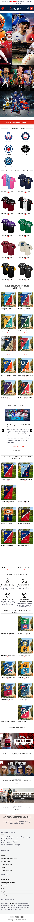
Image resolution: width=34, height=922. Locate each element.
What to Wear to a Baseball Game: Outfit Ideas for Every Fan (17, 806)
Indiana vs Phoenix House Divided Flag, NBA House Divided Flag (25, 653)
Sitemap (4, 865)
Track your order (6, 868)
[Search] (27, 8)
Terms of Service (6, 862)
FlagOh (12, 901)
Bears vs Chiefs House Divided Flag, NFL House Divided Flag (25, 397)
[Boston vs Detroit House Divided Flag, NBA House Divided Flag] (25, 621)
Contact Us (5, 877)
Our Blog (4, 893)
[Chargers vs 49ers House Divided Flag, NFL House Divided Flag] (8, 299)
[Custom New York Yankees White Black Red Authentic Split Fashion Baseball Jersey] (25, 203)
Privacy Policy (5, 859)
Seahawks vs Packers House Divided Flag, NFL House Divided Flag (25, 331)
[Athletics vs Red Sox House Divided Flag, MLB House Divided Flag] (8, 556)
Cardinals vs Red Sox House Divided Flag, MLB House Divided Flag (8, 499)
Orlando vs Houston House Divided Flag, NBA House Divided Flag (8, 631)
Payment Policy (6, 884)
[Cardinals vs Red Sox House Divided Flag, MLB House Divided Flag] (8, 490)
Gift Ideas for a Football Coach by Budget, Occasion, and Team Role (17, 752)
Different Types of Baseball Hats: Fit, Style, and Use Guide (17, 779)
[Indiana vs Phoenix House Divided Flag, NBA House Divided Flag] (25, 643)
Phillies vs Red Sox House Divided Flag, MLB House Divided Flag (25, 543)
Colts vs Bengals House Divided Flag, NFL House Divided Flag (25, 375)
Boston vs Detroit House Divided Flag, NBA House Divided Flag (25, 631)
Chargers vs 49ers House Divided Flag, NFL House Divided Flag (8, 309)
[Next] (31, 39)
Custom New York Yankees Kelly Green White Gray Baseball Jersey (24, 235)
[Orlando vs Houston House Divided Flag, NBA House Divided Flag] (8, 621)
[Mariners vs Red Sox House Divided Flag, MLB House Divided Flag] (25, 490)
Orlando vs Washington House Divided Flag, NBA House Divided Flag (8, 675)
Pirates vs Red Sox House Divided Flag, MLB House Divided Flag (8, 543)
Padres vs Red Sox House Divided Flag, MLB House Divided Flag (25, 521)
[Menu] (2, 8)
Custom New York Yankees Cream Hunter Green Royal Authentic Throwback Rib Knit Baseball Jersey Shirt (25, 257)
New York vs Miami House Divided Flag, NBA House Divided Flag (8, 697)
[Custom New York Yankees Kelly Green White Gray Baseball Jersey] (25, 226)
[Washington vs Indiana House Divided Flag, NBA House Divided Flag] (8, 710)
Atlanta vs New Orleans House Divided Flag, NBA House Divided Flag (8, 653)
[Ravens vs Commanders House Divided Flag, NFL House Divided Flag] (8, 387)
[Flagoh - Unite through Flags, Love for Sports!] (15, 8)
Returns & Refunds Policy (9, 856)
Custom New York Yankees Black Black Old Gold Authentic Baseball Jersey (24, 279)
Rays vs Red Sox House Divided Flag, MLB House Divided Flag (25, 477)
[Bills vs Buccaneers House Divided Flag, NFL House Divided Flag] (25, 299)
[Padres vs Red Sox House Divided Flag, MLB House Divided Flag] (25, 512)
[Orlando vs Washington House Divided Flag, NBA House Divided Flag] (8, 665)
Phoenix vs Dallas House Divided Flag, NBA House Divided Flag (25, 675)
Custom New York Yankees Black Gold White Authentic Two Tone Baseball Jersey (8, 279)
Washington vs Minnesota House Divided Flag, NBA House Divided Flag (25, 697)
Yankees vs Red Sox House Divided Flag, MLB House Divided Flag (25, 566)
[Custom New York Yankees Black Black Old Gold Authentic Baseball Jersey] (25, 270)
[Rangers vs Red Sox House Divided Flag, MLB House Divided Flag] (8, 467)
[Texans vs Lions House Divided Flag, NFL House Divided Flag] (25, 343)
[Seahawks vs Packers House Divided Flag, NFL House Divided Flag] (25, 321)
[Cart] (31, 8)
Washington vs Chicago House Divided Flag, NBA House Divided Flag (25, 719)
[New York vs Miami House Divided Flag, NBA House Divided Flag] (8, 688)
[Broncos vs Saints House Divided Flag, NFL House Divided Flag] (8, 343)
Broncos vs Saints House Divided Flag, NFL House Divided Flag (8, 353)
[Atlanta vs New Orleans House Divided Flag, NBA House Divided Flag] (8, 643)
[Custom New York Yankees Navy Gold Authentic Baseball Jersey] (25, 181)
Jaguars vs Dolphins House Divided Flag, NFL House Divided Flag (8, 331)
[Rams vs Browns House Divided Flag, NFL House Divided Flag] (8, 365)
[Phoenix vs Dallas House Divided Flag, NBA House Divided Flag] (25, 665)
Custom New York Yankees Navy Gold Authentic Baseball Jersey (24, 191)
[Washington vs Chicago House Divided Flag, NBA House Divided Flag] (25, 710)
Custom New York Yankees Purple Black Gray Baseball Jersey (7, 235)
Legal (3, 890)
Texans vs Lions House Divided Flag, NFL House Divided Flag (25, 353)
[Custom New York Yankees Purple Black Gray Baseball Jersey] (8, 226)
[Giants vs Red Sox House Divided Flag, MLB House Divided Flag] (8, 512)
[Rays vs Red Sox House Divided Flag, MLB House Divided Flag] (25, 467)
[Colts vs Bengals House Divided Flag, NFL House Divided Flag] (25, 365)
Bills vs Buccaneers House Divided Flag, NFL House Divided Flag (25, 309)
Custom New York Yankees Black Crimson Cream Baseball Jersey (8, 213)
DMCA (3, 887)
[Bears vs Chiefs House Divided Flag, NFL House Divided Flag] (25, 387)
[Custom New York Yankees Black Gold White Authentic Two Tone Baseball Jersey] (8, 270)
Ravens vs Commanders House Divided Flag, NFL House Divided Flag (8, 397)
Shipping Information (8, 880)
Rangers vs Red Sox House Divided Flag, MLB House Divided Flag (8, 477)
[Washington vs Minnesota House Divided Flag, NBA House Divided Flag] (25, 688)
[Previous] (2, 39)
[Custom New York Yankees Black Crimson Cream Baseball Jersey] (8, 203)
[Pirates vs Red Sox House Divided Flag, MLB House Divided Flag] (8, 534)
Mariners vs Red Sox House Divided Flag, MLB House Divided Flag (25, 499)
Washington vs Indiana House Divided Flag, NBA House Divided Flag (8, 719)
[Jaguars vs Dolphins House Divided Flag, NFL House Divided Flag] (8, 321)
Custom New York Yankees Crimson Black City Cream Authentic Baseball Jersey (8, 257)
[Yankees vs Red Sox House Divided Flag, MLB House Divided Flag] (25, 556)
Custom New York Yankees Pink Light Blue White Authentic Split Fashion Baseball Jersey (8, 191)
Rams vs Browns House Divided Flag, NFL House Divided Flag (8, 375)
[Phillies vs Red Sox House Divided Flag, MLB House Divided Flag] (25, 534)
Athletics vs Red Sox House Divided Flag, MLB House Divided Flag (8, 566)
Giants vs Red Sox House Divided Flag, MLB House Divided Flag (8, 521)
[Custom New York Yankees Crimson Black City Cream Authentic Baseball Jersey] (8, 248)
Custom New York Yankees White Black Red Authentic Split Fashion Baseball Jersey (24, 213)
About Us (4, 853)
